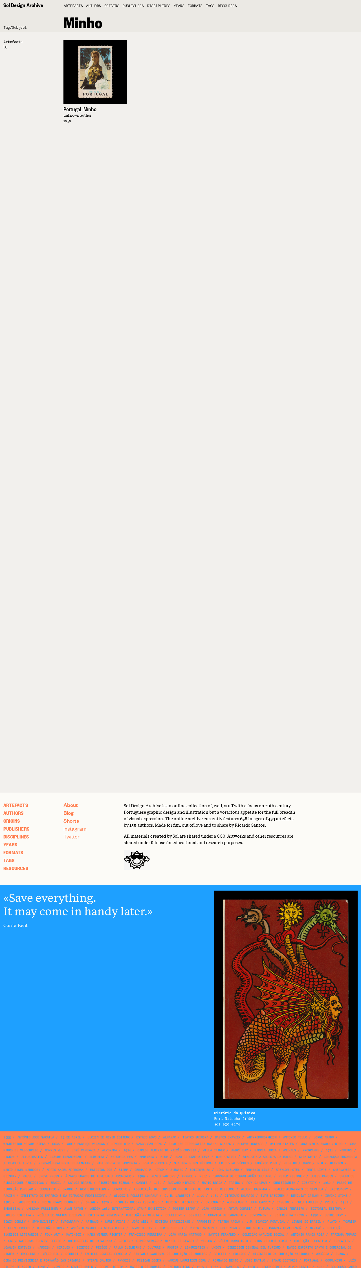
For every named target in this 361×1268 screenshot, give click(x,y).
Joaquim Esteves (17, 1247)
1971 (329, 1150)
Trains (234, 1182)
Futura (264, 1208)
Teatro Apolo (229, 1221)
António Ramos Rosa (307, 1234)
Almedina (96, 1156)
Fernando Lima (257, 1169)
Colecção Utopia (51, 1228)
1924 (127, 1150)
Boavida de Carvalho (225, 1215)
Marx (307, 1163)
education (342, 1241)
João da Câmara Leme (192, 1156)
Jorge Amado (324, 1137)
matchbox (73, 1234)
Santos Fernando (222, 1234)
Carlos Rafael (80, 1182)
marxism (44, 1247)
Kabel (27, 1176)
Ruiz (203, 1176)
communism (333, 1260)
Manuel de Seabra (179, 1241)
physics (124, 1260)
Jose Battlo (255, 1260)
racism (8, 1195)
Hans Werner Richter (104, 1234)
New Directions (93, 1189)
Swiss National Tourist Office (34, 1241)
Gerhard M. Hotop (149, 1169)
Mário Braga (212, 1182)
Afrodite (204, 1221)
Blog (68, 812)
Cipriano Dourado (239, 1195)
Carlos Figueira (17, 1215)
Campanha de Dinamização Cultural (242, 1176)
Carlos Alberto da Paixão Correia (166, 1150)
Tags (210, 6)
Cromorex (123, 1176)
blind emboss (19, 1228)
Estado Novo (146, 1137)
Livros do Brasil (306, 1221)
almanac (169, 1137)
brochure (28, 1254)
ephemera (146, 1156)
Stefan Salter (99, 1260)
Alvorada (109, 1150)
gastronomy (339, 1189)
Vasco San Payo (149, 1144)
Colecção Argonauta (340, 1156)
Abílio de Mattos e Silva (60, 1215)
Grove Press (49, 1176)
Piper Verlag (147, 1241)
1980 (214, 1195)
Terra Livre (316, 1169)
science (82, 1247)
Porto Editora (171, 1228)
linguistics (195, 1247)
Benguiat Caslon (305, 1195)
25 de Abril (71, 1137)
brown (90, 1202)
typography (70, 1221)
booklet (71, 1254)
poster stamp (184, 1208)
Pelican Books (149, 1260)
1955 (7, 1137)
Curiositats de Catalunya (90, 1241)
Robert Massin (202, 1228)
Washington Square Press (24, 1144)
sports (124, 1241)
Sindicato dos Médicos (193, 1163)
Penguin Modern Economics (137, 1202)
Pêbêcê (101, 1247)
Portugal (311, 1260)
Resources (227, 6)
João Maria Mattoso (185, 1234)
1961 (344, 1202)
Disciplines (158, 6)
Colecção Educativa (310, 1241)
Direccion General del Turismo (254, 1247)
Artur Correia (240, 1208)
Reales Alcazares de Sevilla (298, 1189)
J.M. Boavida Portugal (265, 1221)
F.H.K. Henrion (330, 1163)
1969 (141, 1176)
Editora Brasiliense (172, 1221)
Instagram (75, 828)
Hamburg (346, 1150)
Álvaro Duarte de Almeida (87, 1176)
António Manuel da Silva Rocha (97, 1228)
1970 (200, 1195)
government (259, 1215)
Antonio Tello (295, 1137)
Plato (332, 1221)
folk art (52, 1234)
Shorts (71, 820)
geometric (47, 1189)
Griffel (220, 1254)
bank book (251, 1228)
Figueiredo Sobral (114, 1182)
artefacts (73, 6)
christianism (284, 1182)
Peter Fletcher (291, 1176)
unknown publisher (42, 1208)
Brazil (55, 1182)
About (70, 804)
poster (172, 1247)
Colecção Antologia (142, 1215)
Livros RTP (120, 1144)
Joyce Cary (334, 1215)
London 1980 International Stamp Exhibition (127, 1208)
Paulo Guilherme (127, 1247)
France (187, 1176)
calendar (213, 1202)
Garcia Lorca (265, 1150)
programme (311, 1150)
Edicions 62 (200, 1169)
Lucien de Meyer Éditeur (108, 1137)
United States (282, 1144)
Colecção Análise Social (263, 1234)
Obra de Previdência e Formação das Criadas (41, 1260)
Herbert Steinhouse (182, 1202)
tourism (349, 1221)
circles (63, 1247)
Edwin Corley (14, 1221)
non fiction (226, 1156)
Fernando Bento (225, 1260)
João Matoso (212, 1208)
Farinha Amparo (343, 1234)
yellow (206, 1241)
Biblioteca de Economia (117, 1163)
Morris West (55, 1150)
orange (68, 1189)
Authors (93, 6)
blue (164, 1156)
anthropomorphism (261, 1137)
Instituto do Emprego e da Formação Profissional (64, 1195)
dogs (56, 1144)
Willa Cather (214, 1150)
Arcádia (322, 1254)
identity (309, 1182)
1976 (105, 1202)
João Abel (140, 1221)
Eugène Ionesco (250, 1144)
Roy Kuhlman (256, 1182)
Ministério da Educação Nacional (281, 1254)
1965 (157, 1182)
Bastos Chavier (228, 1137)
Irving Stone (336, 1195)
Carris (141, 1182)
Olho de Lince (20, 1163)
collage (239, 1254)
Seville (195, 1215)
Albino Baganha (254, 1189)
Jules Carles (322, 1176)
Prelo (329, 1202)
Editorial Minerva (104, 1215)
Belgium (290, 1163)
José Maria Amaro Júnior (321, 1144)
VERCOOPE (120, 1189)
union (216, 1247)
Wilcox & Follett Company (136, 1195)
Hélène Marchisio (233, 1241)
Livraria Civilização (285, 1228)
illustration (32, 1156)
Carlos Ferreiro (290, 1208)
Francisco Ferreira (145, 1234)
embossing (11, 1208)
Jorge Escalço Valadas (85, 1144)
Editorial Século (233, 1163)
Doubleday (174, 1215)
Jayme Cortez (142, 1228)
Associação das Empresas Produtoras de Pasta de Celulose (184, 1189)
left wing (228, 1228)
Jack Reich (26, 1202)
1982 (327, 1182)
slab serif (308, 1156)
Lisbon (8, 1156)
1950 (314, 1215)
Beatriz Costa (156, 1163)
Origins (111, 6)
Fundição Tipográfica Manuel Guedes (200, 1144)
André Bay (239, 1150)
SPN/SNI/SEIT (43, 1221)
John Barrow (260, 1202)
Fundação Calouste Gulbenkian (64, 1163)
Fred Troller (307, 1202)
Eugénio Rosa (266, 1163)
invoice (283, 1202)
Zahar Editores (284, 1260)
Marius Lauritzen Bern (187, 1260)
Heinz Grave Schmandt (60, 1202)
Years (179, 6)
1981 (7, 1202)
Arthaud (92, 1221)
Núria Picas (115, 1221)
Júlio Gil (50, 1254)
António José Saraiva (35, 1137)
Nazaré (315, 1228)
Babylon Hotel (288, 1169)
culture (154, 1247)
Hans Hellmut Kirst (270, 1241)
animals (289, 1150)
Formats (195, 6)
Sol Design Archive (23, 4)
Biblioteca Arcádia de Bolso (267, 1156)
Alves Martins (163, 1176)
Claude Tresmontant (66, 1156)
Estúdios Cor (101, 1169)
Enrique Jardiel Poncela (106, 1254)
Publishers (133, 6)
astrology (235, 1202)
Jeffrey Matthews (289, 1215)
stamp (123, 1169)
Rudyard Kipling (181, 1182)
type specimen (273, 1195)
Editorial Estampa (326, 1208)
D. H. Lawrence (177, 1195)
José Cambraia (84, 1150)
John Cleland (228, 1169)
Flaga (340, 1254)
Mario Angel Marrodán (21, 1169)
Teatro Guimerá (195, 1137)
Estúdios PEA (122, 1156)
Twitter (71, 836)
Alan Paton (73, 1208)
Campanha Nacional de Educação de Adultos (170, 1254)
